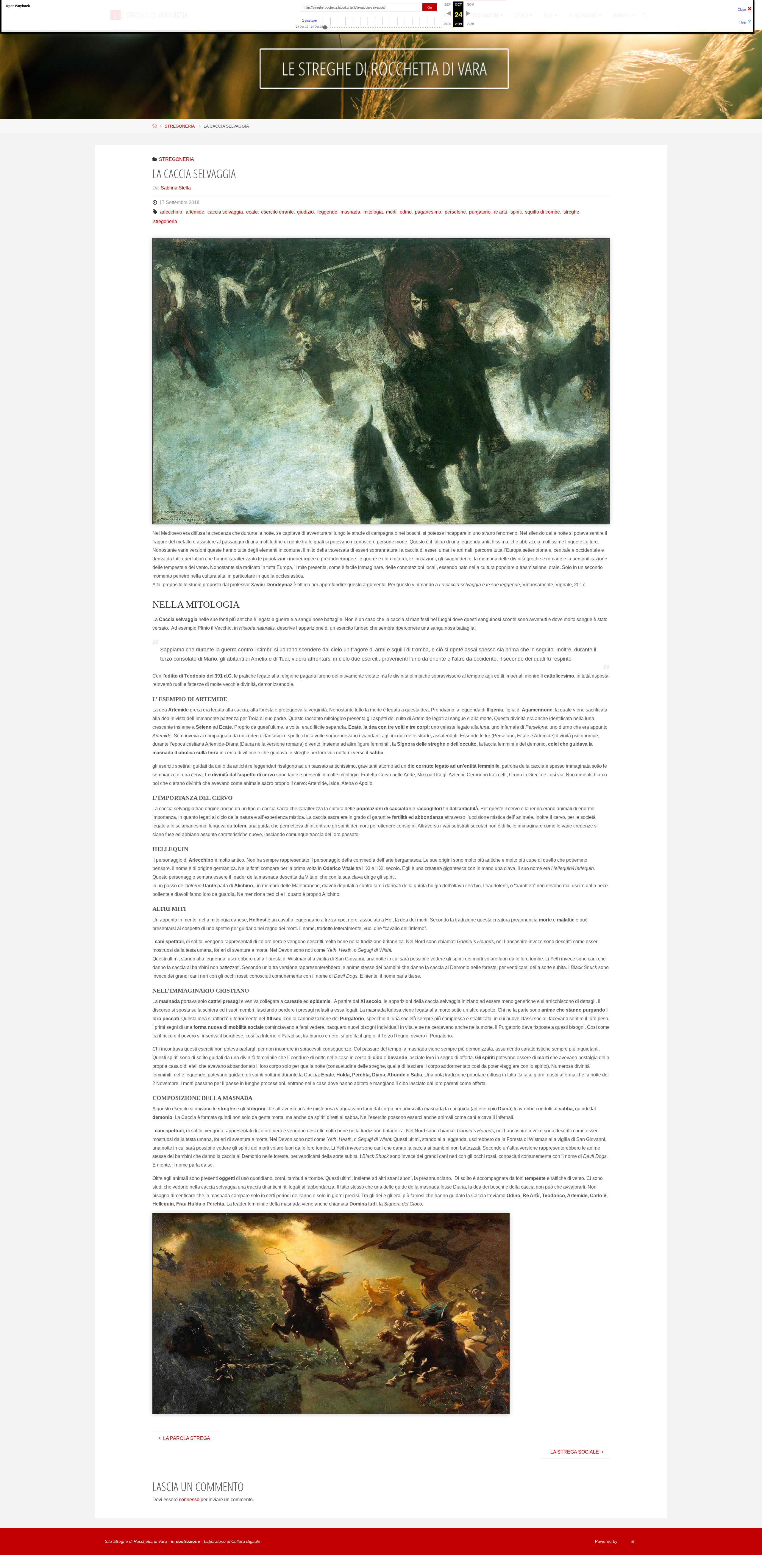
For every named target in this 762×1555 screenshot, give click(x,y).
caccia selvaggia (225, 211)
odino (406, 211)
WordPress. (646, 1541)
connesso (189, 1499)
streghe (571, 211)
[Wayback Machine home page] (17, 5)
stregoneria (165, 221)
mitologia (373, 211)
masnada (350, 211)
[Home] (154, 126)
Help (742, 22)
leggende (327, 211)
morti (391, 211)
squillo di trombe (542, 211)
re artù (500, 211)
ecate (252, 211)
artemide (195, 211)
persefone (455, 211)
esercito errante (277, 211)
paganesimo (428, 211)
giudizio (305, 211)
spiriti (516, 211)
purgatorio (480, 211)
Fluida (623, 1541)
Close (742, 9)
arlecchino (171, 211)
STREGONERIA (179, 126)
